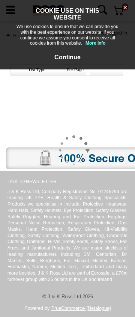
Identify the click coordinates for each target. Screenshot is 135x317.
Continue (67, 57)
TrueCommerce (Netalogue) (81, 308)
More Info (95, 43)
